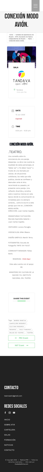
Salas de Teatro (17, 332)
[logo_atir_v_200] (10, 366)
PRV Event (23, 338)
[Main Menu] (36, 6)
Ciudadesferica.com (21, 464)
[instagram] (10, 413)
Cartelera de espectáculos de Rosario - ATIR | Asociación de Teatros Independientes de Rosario (21, 37)
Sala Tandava (25, 329)
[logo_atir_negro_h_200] (6, 5)
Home (11, 34)
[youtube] (14, 413)
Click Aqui (26, 259)
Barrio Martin (20, 320)
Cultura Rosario (17, 326)
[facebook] (5, 413)
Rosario (13, 329)
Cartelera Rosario (18, 323)
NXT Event (19, 345)
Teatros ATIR (24, 460)
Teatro (30, 39)
